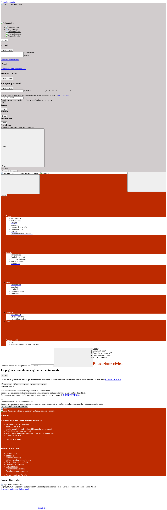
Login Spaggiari (63, 95)
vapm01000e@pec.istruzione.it (32, 433)
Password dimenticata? (10, 60)
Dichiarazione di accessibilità (17, 462)
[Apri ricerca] (146, 182)
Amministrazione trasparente (17, 471)
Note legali (10, 456)
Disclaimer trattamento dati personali (15, 489)
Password (28, 55)
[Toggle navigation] (20, 184)
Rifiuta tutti (21, 384)
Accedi (4, 40)
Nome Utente (29, 53)
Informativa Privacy (13, 458)
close (4, 195)
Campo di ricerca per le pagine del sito (16, 366)
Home (95, 349)
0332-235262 (14, 427)
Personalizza (6, 384)
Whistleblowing (12, 467)
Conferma (13, 171)
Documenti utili (99, 351)
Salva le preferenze (20, 406)
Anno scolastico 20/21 (101, 355)
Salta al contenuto (8, 2)
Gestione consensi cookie (15, 469)
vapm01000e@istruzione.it (31, 429)
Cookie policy (11, 453)
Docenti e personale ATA (102, 353)
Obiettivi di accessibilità (15, 464)
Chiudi (4, 109)
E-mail (26, 91)
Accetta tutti (38, 384)
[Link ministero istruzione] (12, 4)
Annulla (4, 171)
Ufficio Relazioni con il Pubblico (18, 460)
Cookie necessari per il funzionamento (16, 402)
